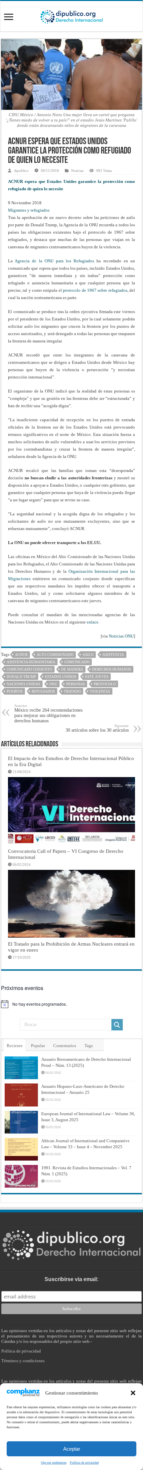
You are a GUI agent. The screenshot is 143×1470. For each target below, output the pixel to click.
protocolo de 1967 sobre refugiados (95, 290)
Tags (88, 1045)
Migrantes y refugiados (29, 210)
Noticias (77, 171)
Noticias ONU (121, 636)
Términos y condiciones (23, 1360)
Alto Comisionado (55, 655)
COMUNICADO (76, 662)
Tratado (72, 691)
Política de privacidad (84, 1462)
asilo (87, 655)
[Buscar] (117, 1024)
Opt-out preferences (54, 1462)
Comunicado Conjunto (29, 669)
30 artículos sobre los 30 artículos (97, 728)
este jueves (96, 677)
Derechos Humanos (111, 669)
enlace (92, 622)
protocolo (105, 684)
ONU (53, 684)
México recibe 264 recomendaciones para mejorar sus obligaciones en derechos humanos (48, 713)
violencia (100, 691)
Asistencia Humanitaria (31, 662)
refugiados (43, 691)
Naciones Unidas (23, 684)
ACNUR (21, 655)
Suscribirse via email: (71, 1279)
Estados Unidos (60, 677)
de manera (72, 669)
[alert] (71, 1004)
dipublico (21, 171)
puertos (15, 691)
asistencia (113, 655)
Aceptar (71, 1449)
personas (75, 684)
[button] (133, 1393)
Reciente (15, 1045)
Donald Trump (21, 677)
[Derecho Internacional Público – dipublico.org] (71, 16)
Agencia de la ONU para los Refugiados (54, 260)
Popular (38, 1045)
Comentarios (64, 1045)
